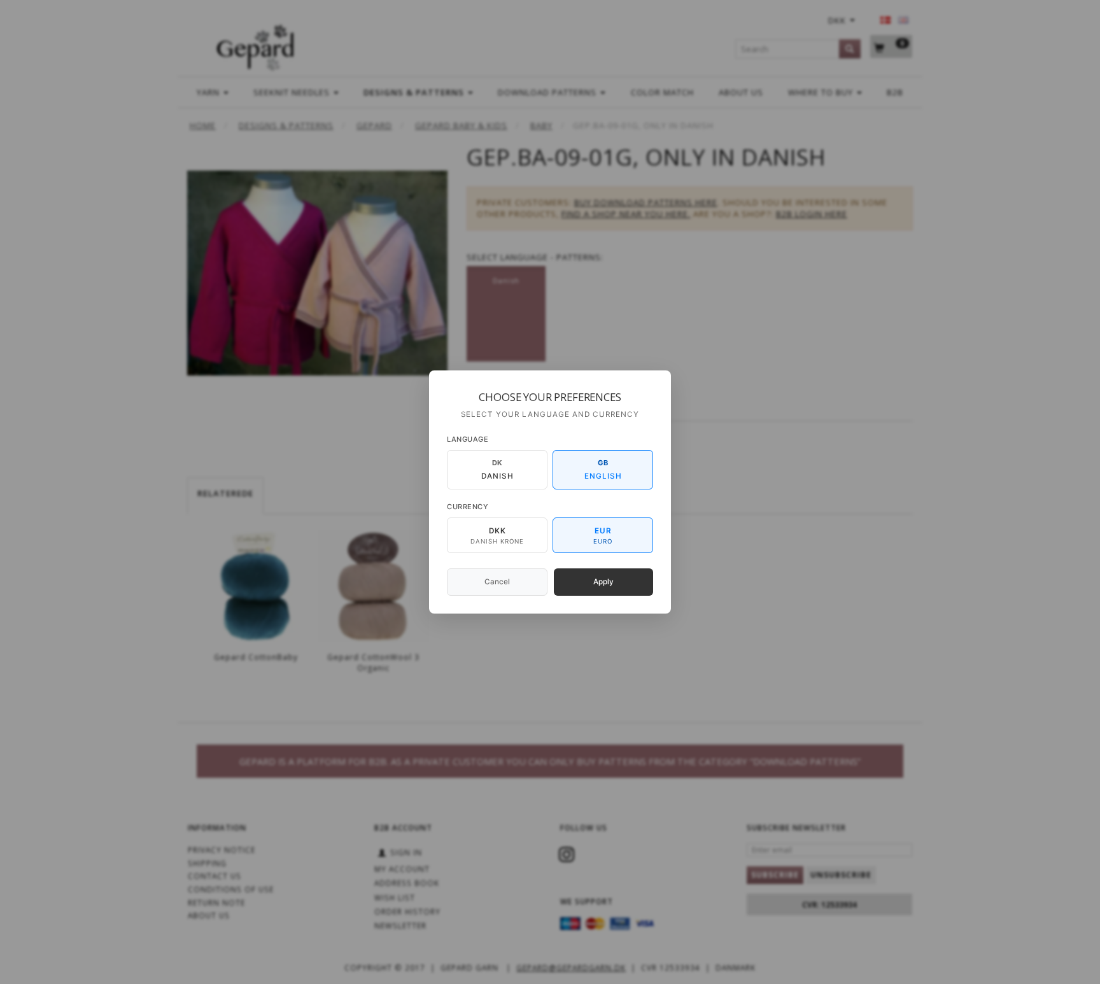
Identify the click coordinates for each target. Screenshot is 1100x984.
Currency (467, 506)
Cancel (497, 581)
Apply (603, 581)
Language (467, 439)
